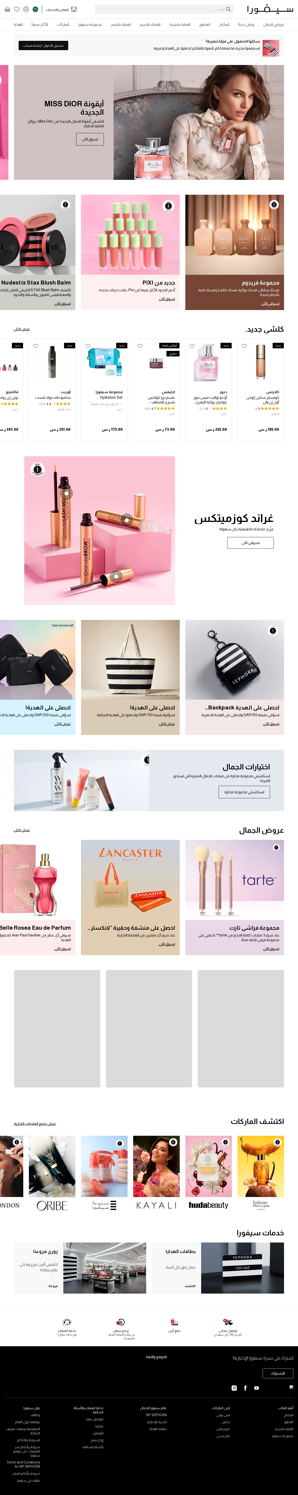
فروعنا (53, 1286)
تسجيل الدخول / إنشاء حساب (43, 45)
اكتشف (190, 1286)
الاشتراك (278, 1373)
